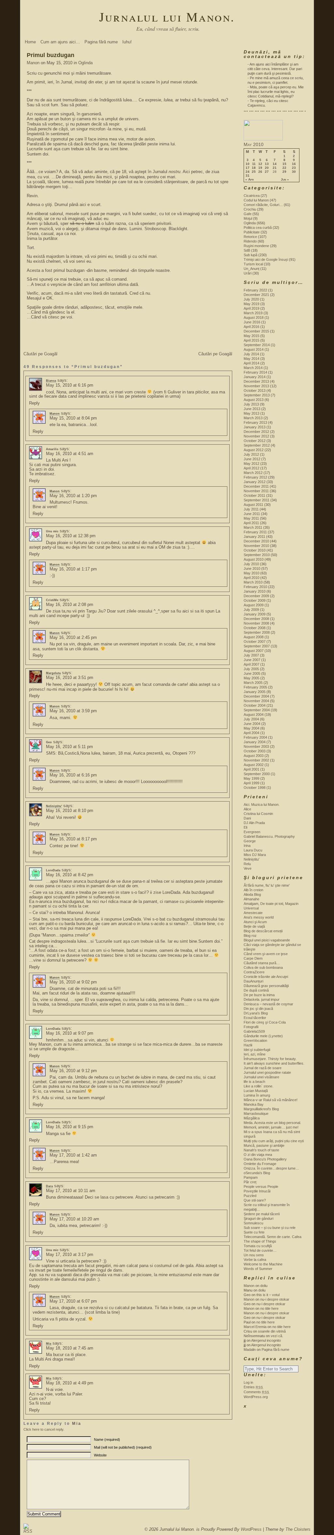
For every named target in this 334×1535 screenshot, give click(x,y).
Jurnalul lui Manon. (167, 16)
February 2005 (255, 687)
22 (284, 168)
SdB (247, 250)
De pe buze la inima (259, 995)
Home (30, 41)
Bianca (51, 380)
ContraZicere (254, 972)
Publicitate (252, 232)
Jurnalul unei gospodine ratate (267, 1072)
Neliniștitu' (251, 859)
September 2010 (257, 555)
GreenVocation (255, 1040)
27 (267, 171)
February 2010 (255, 587)
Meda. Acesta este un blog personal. (272, 1123)
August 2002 (254, 765)
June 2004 (252, 724)
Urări (247, 273)
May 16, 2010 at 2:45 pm (73, 637)
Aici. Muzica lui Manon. (262, 804)
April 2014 (251, 363)
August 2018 (254, 317)
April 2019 (251, 308)
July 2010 (251, 564)
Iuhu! (127, 41)
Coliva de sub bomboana (263, 967)
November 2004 (256, 701)
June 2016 (252, 322)
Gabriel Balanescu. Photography (269, 836)
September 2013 (257, 395)
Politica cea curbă (258, 227)
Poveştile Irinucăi (257, 1191)
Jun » (285, 179)
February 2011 (255, 532)
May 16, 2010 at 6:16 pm (73, 775)
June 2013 (252, 409)
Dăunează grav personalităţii (266, 986)
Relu (247, 864)
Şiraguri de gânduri (258, 1218)
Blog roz (250, 935)
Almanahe (251, 899)
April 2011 (251, 523)
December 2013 (256, 381)
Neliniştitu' (54, 806)
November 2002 (256, 760)
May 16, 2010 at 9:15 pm (69, 1126)
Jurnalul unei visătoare (261, 1077)
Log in (248, 1382)
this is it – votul (268, 1295)
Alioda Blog (252, 894)
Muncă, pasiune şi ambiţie (264, 1145)
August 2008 (254, 637)
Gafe (247, 214)
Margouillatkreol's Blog (261, 1109)
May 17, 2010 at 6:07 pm (73, 1301)
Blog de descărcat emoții (263, 931)
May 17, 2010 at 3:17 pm (69, 1254)
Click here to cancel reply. (43, 1429)
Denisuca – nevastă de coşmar (268, 1004)
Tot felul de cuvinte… (260, 1250)
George (250, 841)
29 (284, 171)
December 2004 (256, 696)
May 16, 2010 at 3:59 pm (73, 710)
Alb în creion (253, 890)
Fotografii (251, 1027)
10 (248, 164)
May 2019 (251, 304)
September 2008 (257, 632)
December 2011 (256, 486)
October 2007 (255, 641)
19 (260, 168)
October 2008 (255, 628)
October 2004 (255, 705)
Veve (247, 868)
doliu (263, 1286)
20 (267, 168)
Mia (48, 1343)
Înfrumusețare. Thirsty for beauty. (270, 1059)
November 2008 (256, 623)
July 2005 (251, 669)
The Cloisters (298, 1529)
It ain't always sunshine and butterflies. (274, 1063)
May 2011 (251, 518)
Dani (247, 818)
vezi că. (277, 1336)
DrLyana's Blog (256, 1013)
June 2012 (252, 459)
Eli (245, 827)
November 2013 (256, 386)
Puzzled (250, 1196)
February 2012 (255, 477)
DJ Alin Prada (254, 823)
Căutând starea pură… (262, 963)
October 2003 (255, 751)
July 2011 (251, 509)
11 (254, 164)
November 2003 (256, 746)
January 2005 (255, 692)
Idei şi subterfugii (257, 1050)
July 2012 (251, 454)
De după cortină (256, 990)
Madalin (250, 1349)
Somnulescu (253, 1223)
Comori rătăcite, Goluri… (263, 205)
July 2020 (251, 299)
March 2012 (253, 473)
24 (248, 171)
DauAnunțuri (253, 981)
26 (260, 171)
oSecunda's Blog (257, 1173)
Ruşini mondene (256, 246)
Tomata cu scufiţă (258, 1246)
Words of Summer (258, 1269)
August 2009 (254, 605)
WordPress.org (256, 1397)
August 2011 (253, 505)
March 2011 (253, 527)
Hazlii (248, 1045)
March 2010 (253, 582)
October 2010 (255, 550)
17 (248, 168)
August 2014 (254, 349)
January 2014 (255, 377)
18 (254, 168)
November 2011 (256, 491)
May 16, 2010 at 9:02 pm (73, 982)
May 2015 (251, 336)
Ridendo (250, 241)
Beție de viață (254, 926)
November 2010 (256, 546)
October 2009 (255, 600)
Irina (247, 846)
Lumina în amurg (257, 1095)
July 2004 (251, 719)
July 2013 (251, 404)
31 (248, 175)
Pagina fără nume (101, 41)
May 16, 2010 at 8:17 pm (73, 838)
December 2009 (256, 596)
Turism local (253, 264)
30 (294, 171)
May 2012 (251, 463)
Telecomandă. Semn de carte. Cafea (272, 1237)
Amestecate (253, 913)
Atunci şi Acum (255, 922)
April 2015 (251, 340)
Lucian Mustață (256, 1091)
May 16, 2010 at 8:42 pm (69, 874)
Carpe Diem (253, 958)
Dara (49, 1186)
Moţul (248, 218)
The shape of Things (260, 1241)
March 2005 (253, 683)
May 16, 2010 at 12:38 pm (71, 535)
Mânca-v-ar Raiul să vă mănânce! (270, 1100)
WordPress (251, 1529)
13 (267, 164)
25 (254, 171)
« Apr (249, 179)
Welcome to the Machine (263, 1264)
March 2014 (253, 368)
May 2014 (251, 359)
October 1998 (255, 788)
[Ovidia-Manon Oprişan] (263, 139)
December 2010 (256, 541)
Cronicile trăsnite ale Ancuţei (266, 977)
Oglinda (85, 62)
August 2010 (254, 559)
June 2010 (252, 568)
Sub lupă (250, 255)
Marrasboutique (256, 1113)
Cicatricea (252, 196)
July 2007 (251, 655)
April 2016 (251, 327)
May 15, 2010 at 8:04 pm (73, 418)
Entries (253, 1387)
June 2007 (252, 660)
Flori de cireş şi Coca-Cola (265, 1022)
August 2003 (254, 756)
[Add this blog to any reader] (26, 1531)
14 (275, 164)
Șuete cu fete (254, 1232)
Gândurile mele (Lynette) (263, 1036)
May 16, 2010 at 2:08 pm (69, 604)
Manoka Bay (254, 1104)
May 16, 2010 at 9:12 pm (73, 1070)
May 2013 (251, 413)
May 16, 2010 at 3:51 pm (69, 677)
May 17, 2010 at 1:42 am (73, 1155)
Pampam (251, 1177)
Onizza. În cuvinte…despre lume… (271, 1168)
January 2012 (255, 482)
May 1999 (251, 778)
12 (260, 164)
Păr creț (250, 1182)
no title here (269, 1308)
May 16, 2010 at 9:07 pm (69, 1033)
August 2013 (254, 400)
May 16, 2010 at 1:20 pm (73, 495)
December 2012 (256, 432)
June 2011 (252, 514)
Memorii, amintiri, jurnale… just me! (271, 1127)
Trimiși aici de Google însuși (266, 259)
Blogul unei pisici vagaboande (267, 940)
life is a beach (254, 1082)
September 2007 (257, 646)
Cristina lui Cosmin (258, 814)
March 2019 (253, 313)
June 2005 (252, 673)
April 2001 (251, 769)
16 (294, 164)
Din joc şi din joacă (258, 1009)
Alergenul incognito (266, 1340)
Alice (247, 809)
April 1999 (251, 783)
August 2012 (254, 450)
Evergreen (252, 832)
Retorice (250, 237)
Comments (256, 1392)
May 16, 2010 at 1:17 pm (73, 569)
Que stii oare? (255, 1200)
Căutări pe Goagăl (40, 353)
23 (294, 168)
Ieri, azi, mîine (255, 1054)
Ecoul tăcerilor (255, 1018)
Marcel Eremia (255, 1327)
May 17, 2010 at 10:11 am (70, 1190)
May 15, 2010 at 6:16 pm (69, 385)
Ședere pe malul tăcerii (262, 1214)
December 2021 (256, 295)
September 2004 (257, 710)
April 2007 (251, 664)
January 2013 (255, 427)
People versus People (261, 1186)
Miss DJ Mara (255, 855)
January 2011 (254, 537)
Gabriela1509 (254, 1031)
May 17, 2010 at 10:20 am (74, 1219)
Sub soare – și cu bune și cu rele (270, 1228)
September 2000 (257, 774)
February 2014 (255, 372)
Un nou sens (254, 1255)
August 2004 (254, 714)
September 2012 (257, 445)
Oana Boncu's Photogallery (265, 1159)
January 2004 (255, 742)
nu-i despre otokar (274, 1299)
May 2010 (251, 573)
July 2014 (251, 354)
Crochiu (250, 209)
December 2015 (256, 331)
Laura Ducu (253, 850)
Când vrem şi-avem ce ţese (266, 954)
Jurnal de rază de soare (262, 1068)
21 (275, 168)
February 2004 (255, 737)
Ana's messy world (259, 917)
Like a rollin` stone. (258, 1086)
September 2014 (257, 345)
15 (284, 164)
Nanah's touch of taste (261, 1150)
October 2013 (255, 390)
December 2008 (256, 619)
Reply (34, 403)
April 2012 (251, 468)
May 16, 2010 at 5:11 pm (69, 746)
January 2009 (255, 614)
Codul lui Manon (256, 200)
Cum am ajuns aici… (60, 41)
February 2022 (255, 290)
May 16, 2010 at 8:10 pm (69, 810)
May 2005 (251, 678)
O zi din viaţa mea (258, 1155)
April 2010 (251, 578)
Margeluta (53, 673)
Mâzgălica (252, 1118)
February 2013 (255, 422)
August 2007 (254, 651)
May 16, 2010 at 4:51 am (69, 453)
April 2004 (251, 733)
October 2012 (255, 441)
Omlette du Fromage (260, 1164)
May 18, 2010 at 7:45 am (69, 1348)
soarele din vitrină (272, 1331)
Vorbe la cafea (255, 1260)
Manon (33, 62)
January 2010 (255, 591)
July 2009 (251, 610)
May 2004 (251, 728)
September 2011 (256, 500)
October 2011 (254, 495)
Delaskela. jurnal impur (262, 999)
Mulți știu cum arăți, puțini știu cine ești (274, 1141)
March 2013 (253, 418)
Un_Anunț (251, 269)
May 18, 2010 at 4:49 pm (69, 1382)
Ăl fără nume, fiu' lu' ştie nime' (267, 885)
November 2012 (256, 436)
